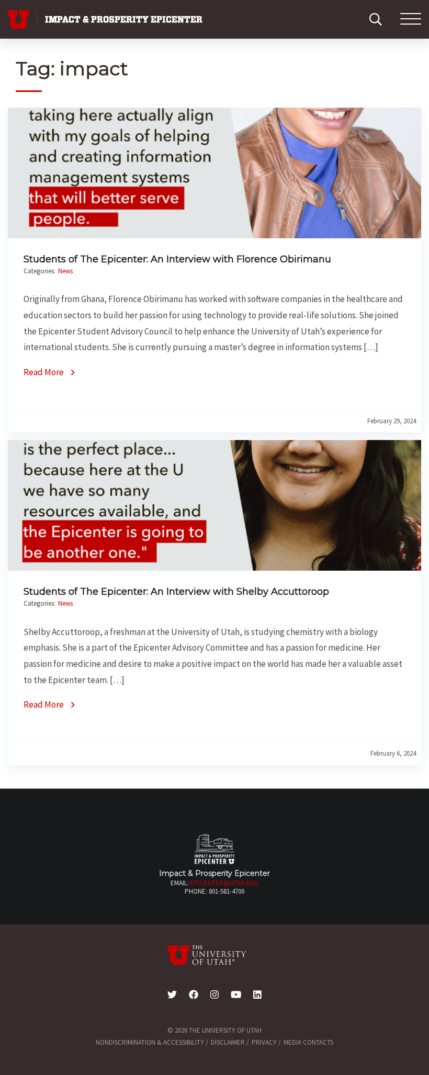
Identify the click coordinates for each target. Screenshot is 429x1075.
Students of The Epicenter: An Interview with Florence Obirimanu (177, 259)
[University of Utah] (214, 955)
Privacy (264, 1042)
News (65, 271)
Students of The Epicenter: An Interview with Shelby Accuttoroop (176, 591)
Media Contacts (308, 1042)
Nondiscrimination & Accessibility (150, 1042)
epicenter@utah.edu (224, 883)
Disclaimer (228, 1042)
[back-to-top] (415, 1054)
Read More (44, 372)
